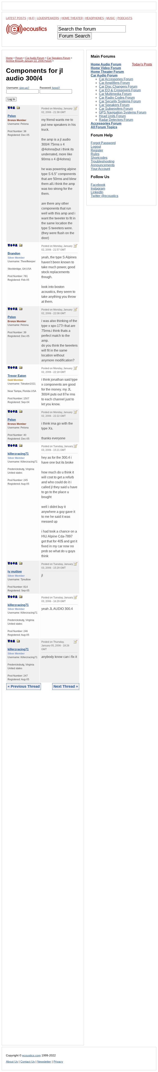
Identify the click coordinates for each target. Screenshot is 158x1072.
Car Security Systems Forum (120, 101)
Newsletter (44, 1061)
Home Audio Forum (106, 64)
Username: (17, 87)
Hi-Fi (32, 18)
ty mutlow (15, 571)
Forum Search (74, 36)
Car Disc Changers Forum (118, 86)
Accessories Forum (106, 123)
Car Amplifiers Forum (114, 83)
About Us (12, 1061)
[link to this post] (18, 107)
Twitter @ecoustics (104, 196)
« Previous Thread (24, 686)
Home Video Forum (106, 68)
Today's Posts (142, 64)
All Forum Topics (104, 127)
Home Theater (72, 18)
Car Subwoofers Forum (116, 108)
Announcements (103, 165)
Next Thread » (65, 686)
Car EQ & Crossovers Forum (120, 90)
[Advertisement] (43, 870)
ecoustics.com (31, 1055)
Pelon (12, 116)
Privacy (58, 1061)
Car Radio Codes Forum (117, 97)
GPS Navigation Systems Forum (122, 112)
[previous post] (11, 245)
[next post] (11, 108)
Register (97, 150)
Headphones (94, 18)
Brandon (14, 253)
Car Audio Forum (104, 75)
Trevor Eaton (17, 375)
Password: (50, 87)
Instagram (98, 188)
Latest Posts (16, 18)
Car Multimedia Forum (115, 94)
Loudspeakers (48, 18)
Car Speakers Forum (114, 105)
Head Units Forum (112, 116)
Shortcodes (99, 157)
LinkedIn (97, 192)
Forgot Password (103, 143)
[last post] (14, 108)
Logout (96, 146)
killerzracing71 (18, 453)
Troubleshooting (102, 161)
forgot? (56, 87)
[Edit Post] (75, 108)
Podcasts (124, 18)
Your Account (100, 169)
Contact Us (27, 1061)
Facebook (98, 185)
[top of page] (9, 108)
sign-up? (24, 87)
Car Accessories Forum (116, 79)
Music (110, 18)
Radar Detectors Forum (116, 119)
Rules (95, 154)
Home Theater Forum (107, 71)
